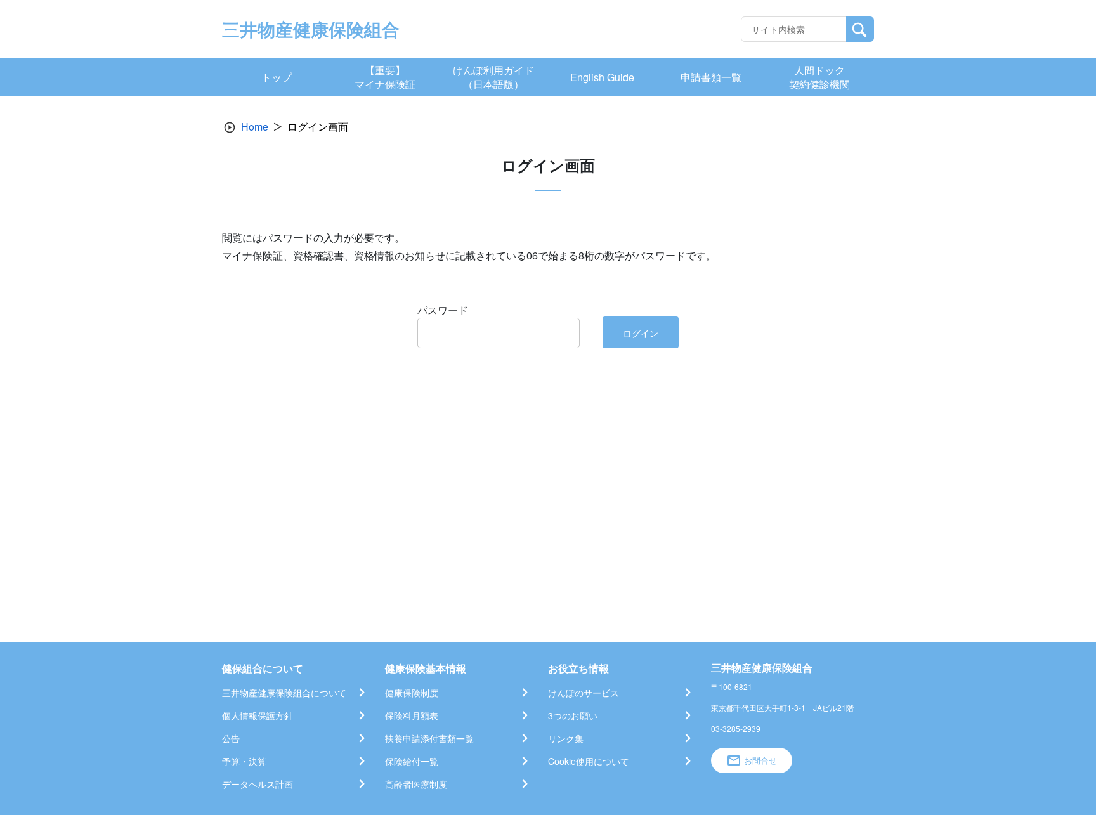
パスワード (442, 310)
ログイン (640, 333)
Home (254, 126)
